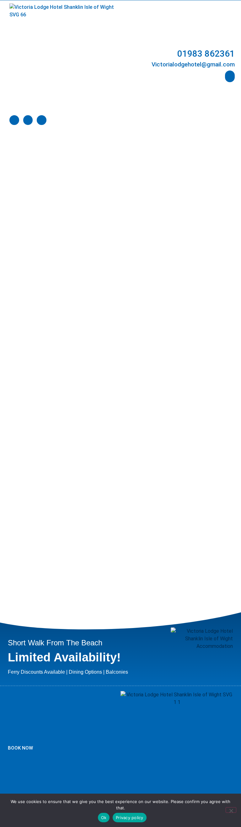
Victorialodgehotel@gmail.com (193, 64)
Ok (104, 817)
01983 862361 (206, 53)
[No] (231, 810)
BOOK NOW (20, 748)
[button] (230, 76)
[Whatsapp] (41, 120)
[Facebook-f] (14, 120)
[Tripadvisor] (28, 120)
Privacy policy (129, 817)
